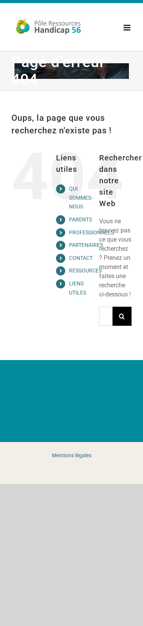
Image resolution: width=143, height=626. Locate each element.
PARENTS (80, 219)
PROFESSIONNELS (91, 232)
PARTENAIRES (86, 245)
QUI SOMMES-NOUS (81, 198)
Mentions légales (72, 455)
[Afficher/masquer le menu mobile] (128, 28)
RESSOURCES (85, 270)
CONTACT (81, 258)
